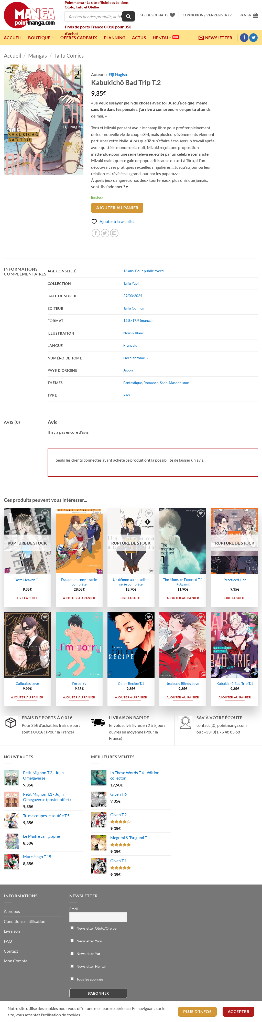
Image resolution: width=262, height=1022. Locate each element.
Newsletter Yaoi (89, 941)
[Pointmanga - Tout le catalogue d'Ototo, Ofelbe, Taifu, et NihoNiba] (29, 15)
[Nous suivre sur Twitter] (253, 37)
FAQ (8, 941)
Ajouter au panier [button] (79, 598)
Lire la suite (27, 598)
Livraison (12, 931)
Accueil (12, 37)
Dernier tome (134, 358)
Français (130, 345)
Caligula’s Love (27, 683)
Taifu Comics (69, 55)
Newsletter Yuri (89, 953)
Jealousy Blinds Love (183, 683)
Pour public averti (149, 271)
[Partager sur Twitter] (105, 233)
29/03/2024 (132, 295)
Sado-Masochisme (174, 382)
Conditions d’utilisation (24, 921)
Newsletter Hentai (91, 966)
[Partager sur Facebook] (96, 233)
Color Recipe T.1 (131, 683)
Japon (128, 370)
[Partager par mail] (114, 233)
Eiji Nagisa (118, 74)
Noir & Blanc (133, 333)
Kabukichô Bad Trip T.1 (234, 683)
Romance (151, 382)
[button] (207, 15)
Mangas (37, 55)
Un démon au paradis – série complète (131, 582)
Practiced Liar (235, 580)
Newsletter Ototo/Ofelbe (96, 928)
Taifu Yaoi (131, 283)
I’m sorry (79, 683)
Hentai (160, 37)
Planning (115, 37)
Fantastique (132, 382)
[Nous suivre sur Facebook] (244, 37)
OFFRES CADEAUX (78, 37)
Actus (139, 37)
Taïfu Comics (133, 308)
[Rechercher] (128, 16)
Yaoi (126, 395)
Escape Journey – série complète (79, 582)
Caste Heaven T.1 (27, 580)
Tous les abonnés (89, 979)
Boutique (39, 37)
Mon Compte (15, 960)
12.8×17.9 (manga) (137, 320)
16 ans (128, 271)
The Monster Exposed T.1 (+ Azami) (183, 582)
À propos (12, 911)
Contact (11, 951)
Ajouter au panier (117, 207)
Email (73, 909)
